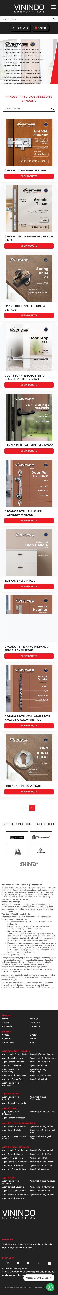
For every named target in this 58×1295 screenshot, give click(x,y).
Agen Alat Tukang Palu (12, 1158)
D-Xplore (34, 1035)
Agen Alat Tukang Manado (42, 1150)
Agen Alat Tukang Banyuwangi (38, 1070)
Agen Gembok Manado (12, 1154)
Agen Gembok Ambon (40, 1169)
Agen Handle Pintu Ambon (42, 1166)
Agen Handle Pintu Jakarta (14, 1054)
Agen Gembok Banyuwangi (14, 1075)
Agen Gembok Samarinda (14, 1103)
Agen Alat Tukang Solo (12, 1066)
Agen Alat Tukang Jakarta (42, 1054)
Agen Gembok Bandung (13, 1062)
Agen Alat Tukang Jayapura (42, 1181)
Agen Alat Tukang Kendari (42, 1162)
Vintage (5, 1035)
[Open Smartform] (50, 1287)
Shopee (42, 27)
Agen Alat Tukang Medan (41, 1126)
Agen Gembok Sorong (40, 1191)
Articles (5, 1022)
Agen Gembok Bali (38, 1079)
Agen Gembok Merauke (13, 1198)
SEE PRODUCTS (29, 176)
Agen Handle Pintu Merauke (15, 1195)
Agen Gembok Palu (38, 1158)
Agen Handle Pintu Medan (14, 1126)
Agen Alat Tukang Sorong (14, 1191)
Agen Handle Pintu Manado (15, 1150)
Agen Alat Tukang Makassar (43, 1112)
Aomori (33, 1039)
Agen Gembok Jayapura (13, 1187)
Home (5, 1019)
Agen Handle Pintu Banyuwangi (10, 1070)
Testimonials (36, 1022)
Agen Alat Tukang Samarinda (38, 1098)
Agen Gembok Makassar (13, 1118)
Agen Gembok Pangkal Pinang (40, 1137)
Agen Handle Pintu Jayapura (10, 1182)
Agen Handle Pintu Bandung (43, 1058)
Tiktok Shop (21, 27)
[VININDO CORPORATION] (29, 9)
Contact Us (35, 1026)
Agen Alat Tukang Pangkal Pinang (14, 1137)
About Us (34, 1019)
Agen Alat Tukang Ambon (14, 1169)
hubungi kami (14, 971)
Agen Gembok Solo (38, 1066)
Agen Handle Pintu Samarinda (10, 1098)
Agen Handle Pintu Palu (40, 1154)
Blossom (6, 1039)
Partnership (7, 1026)
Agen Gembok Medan (12, 1130)
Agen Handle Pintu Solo (40, 1062)
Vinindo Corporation (24, 1287)
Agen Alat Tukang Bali (12, 1079)
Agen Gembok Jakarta (12, 1058)
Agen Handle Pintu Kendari (14, 1162)
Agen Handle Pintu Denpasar (10, 1084)
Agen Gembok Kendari (12, 1166)
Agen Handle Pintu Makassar (10, 1113)
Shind (32, 1043)
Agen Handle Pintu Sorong (42, 1187)
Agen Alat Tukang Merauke (42, 1195)
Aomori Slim (8, 1043)
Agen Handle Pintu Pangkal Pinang (42, 1131)
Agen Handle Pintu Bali (40, 1075)
